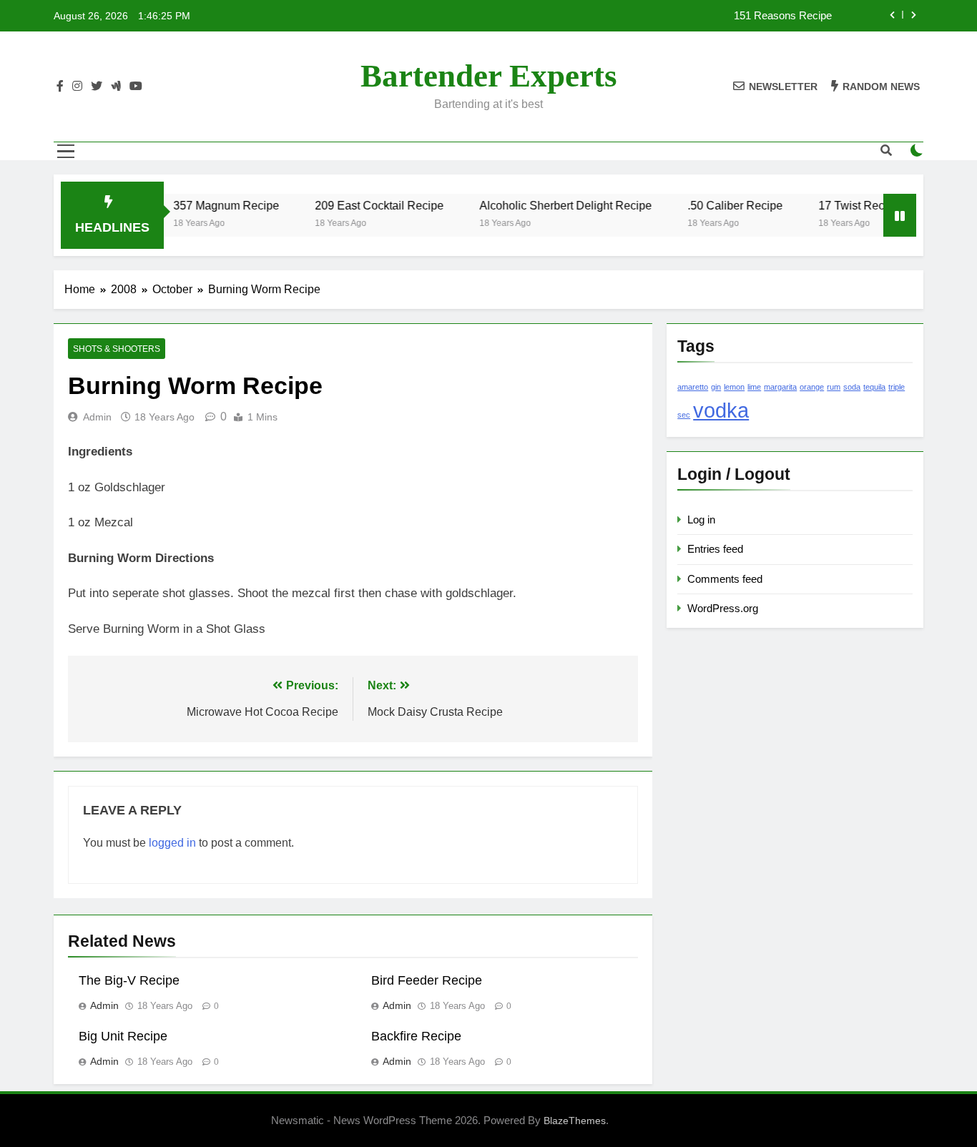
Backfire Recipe (416, 1036)
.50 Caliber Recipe (720, 205)
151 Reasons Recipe (783, 15)
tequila (874, 387)
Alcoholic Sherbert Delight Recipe (551, 205)
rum (833, 387)
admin (97, 417)
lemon (734, 387)
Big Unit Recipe (123, 1036)
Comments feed (724, 579)
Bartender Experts (488, 76)
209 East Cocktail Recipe (364, 205)
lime (754, 387)
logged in (172, 843)
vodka (721, 410)
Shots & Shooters (116, 349)
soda (851, 387)
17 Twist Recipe (844, 205)
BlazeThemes (575, 1120)
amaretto (692, 387)
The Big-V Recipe (129, 980)
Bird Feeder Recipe (426, 980)
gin (716, 387)
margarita (780, 387)
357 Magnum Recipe (212, 205)
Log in (701, 519)
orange (812, 387)
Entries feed (715, 549)
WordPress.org (722, 608)
